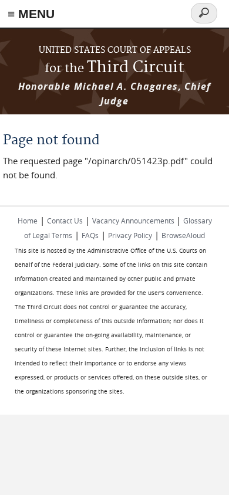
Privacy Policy (130, 235)
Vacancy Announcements (134, 220)
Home (28, 220)
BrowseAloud (183, 235)
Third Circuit (114, 67)
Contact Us (65, 220)
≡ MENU (31, 14)
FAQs (90, 235)
